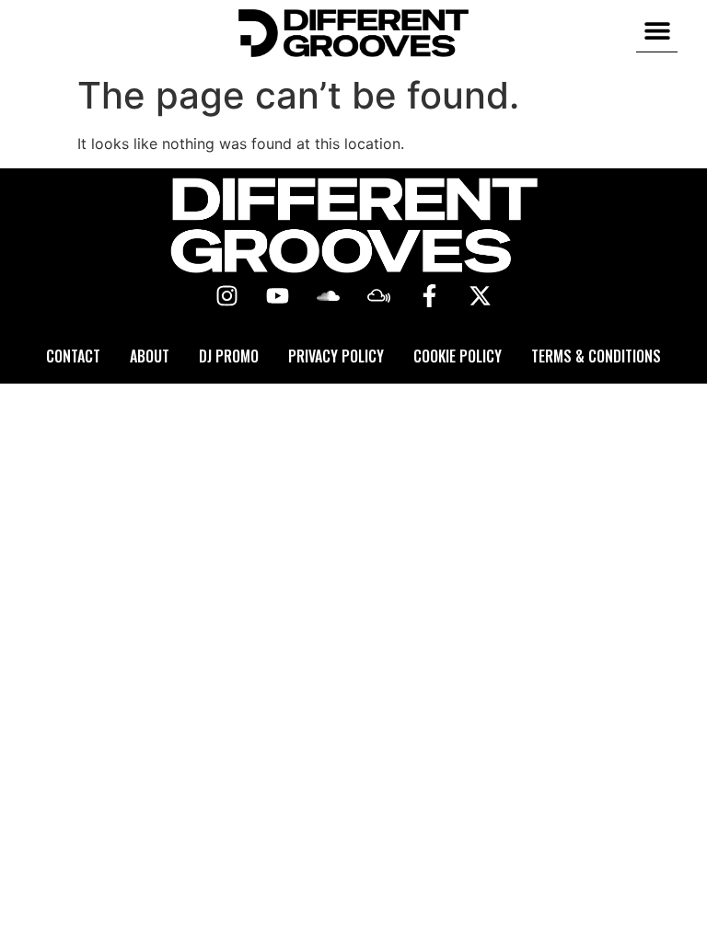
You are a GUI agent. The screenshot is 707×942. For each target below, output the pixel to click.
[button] (657, 31)
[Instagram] (227, 296)
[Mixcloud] (379, 296)
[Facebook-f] (430, 296)
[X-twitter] (481, 296)
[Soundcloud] (329, 296)
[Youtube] (278, 296)
